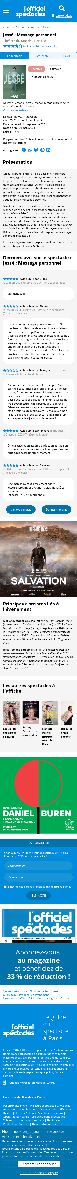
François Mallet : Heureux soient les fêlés (48, 736)
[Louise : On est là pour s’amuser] (11, 713)
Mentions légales (47, 998)
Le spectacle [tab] (14, 56)
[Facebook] (24, 150)
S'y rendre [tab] (42, 56)
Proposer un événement (34, 995)
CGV (22, 998)
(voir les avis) (31, 46)
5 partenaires (30, 1148)
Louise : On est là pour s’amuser (10, 732)
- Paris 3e (25, 41)
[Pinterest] (42, 150)
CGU (31, 998)
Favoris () (50, 46)
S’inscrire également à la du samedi (40, 886)
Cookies (65, 998)
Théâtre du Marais (21, 120)
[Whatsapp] (30, 150)
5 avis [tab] (66, 56)
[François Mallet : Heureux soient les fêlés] (50, 713)
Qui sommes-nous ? (15, 991)
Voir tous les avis (21, 509)
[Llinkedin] (48, 150)
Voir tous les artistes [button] (15, 110)
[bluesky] (36, 150)
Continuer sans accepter (39, 1173)
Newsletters (10, 998)
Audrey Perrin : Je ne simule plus (30, 731)
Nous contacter (39, 991)
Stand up (31, 117)
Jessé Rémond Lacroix (16, 649)
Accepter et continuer (39, 1164)
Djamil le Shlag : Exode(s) (66, 732)
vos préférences (26, 1152)
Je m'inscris (38, 895)
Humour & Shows (33, 246)
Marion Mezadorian (16, 621)
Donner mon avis (56, 509)
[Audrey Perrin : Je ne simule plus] (30, 712)
